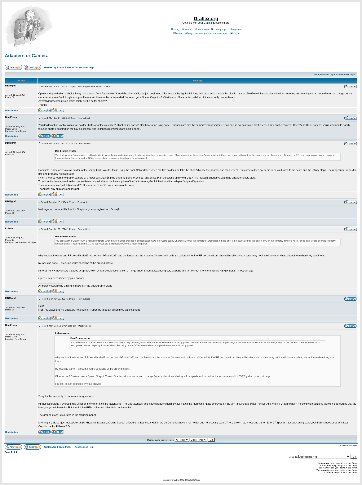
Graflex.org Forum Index (57, 67)
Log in (236, 33)
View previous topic (324, 74)
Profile (179, 33)
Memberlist (203, 29)
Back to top (11, 110)
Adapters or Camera (27, 55)
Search (188, 29)
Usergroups (221, 29)
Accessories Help (84, 67)
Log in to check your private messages (208, 33)
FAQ (177, 29)
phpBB (174, 480)
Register (236, 29)
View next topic (346, 74)
